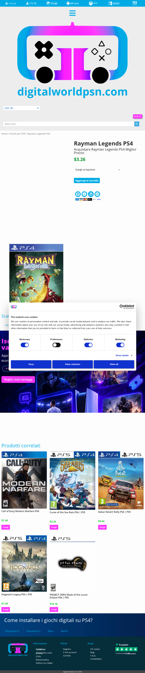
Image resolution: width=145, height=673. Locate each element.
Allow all (114, 364)
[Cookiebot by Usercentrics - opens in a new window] (121, 306)
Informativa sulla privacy (44, 653)
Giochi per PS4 (17, 133)
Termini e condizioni (41, 649)
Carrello (67, 655)
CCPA (38, 656)
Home (4, 133)
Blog (92, 652)
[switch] (57, 345)
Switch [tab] (64, 631)
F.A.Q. (93, 655)
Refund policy (42, 659)
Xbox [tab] (50, 631)
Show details (122, 355)
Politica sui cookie (44, 663)
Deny (31, 364)
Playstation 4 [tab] (12, 631)
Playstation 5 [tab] (33, 631)
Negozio (67, 649)
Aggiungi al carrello (86, 180)
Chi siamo (95, 649)
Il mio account (69, 652)
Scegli (5, 527)
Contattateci (96, 659)
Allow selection (72, 364)
